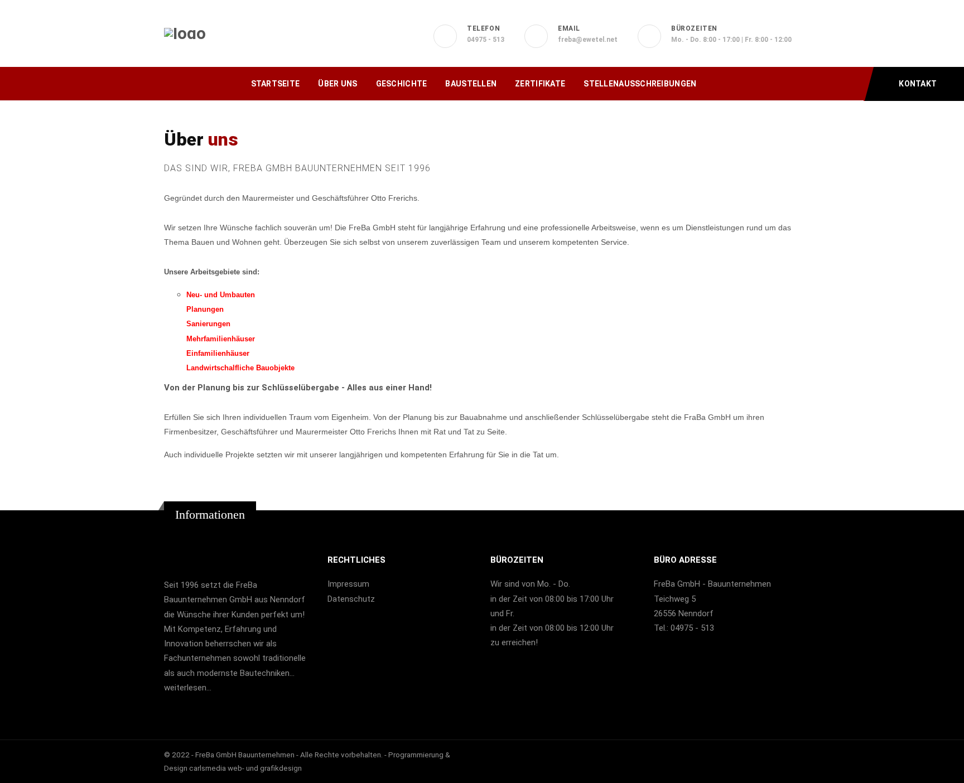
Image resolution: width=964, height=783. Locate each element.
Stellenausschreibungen (640, 84)
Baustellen (471, 84)
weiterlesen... (187, 688)
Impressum (348, 584)
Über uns (337, 84)
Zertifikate (540, 84)
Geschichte (401, 84)
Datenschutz (351, 599)
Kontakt (917, 84)
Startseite (275, 84)
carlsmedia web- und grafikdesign (245, 767)
